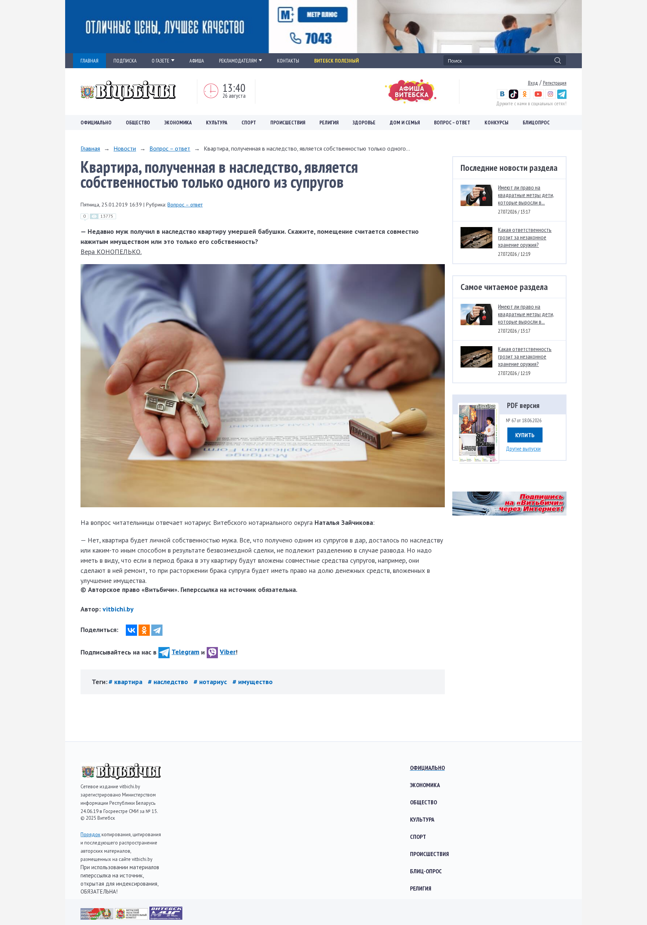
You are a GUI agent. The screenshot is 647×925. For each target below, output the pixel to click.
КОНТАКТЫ (288, 60)
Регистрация (554, 82)
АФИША (196, 60)
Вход (533, 82)
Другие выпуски (523, 448)
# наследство (169, 681)
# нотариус (211, 681)
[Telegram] (156, 630)
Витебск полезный (336, 60)
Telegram (185, 651)
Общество (138, 122)
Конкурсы (496, 122)
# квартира (126, 681)
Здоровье (364, 122)
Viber (228, 651)
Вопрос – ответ (452, 122)
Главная (90, 148)
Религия (328, 122)
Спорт (249, 122)
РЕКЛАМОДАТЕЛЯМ (238, 60)
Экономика (178, 122)
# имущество (253, 681)
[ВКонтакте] (131, 630)
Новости (124, 148)
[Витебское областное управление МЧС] (165, 917)
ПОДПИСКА (125, 60)
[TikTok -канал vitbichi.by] (513, 97)
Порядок (90, 834)
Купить (525, 435)
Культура (216, 122)
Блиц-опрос (426, 871)
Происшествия (287, 122)
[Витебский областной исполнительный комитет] (132, 917)
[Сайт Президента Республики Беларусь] (98, 917)
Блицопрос (536, 122)
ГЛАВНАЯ (89, 60)
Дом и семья (405, 122)
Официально (96, 122)
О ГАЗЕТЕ (160, 60)
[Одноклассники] (144, 630)
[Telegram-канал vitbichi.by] (561, 97)
